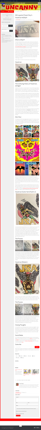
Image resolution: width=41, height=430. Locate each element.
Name (17, 402)
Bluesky (31, 338)
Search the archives (4, 29)
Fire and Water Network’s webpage (20, 46)
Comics (18, 11)
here (22, 342)
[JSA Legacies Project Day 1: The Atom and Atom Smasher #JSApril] (27, 371)
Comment (17, 397)
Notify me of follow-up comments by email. (21, 411)
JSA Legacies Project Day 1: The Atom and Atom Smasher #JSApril (26, 375)
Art (15, 11)
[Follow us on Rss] (12, 11)
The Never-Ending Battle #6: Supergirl (6, 35)
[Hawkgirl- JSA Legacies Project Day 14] (19, 372)
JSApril (21, 11)
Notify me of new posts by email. (20, 413)
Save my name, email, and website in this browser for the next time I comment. (26, 408)
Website (17, 405)
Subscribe (10, 25)
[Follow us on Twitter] (8, 11)
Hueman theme (11, 428)
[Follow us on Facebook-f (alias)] (9, 11)
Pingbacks (24, 392)
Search (11, 30)
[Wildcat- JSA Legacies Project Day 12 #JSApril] (35, 371)
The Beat (17, 339)
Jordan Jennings (18, 19)
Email (28, 402)
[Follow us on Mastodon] (11, 11)
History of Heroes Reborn (29, 340)
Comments (18, 392)
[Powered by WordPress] (4, 428)
